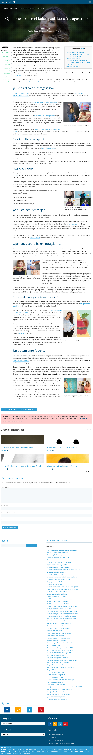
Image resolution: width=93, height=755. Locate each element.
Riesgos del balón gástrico (54, 670)
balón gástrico (6, 52)
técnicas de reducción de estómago (35, 82)
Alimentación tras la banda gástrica (61, 466)
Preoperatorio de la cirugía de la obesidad (59, 633)
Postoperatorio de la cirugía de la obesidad (59, 609)
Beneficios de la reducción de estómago (59, 562)
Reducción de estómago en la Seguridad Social (21, 466)
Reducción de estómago (56, 31)
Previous (87, 429)
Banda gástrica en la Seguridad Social (17, 447)
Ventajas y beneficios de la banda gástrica (59, 689)
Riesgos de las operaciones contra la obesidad (60, 667)
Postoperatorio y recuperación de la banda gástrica (62, 611)
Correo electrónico (8, 513)
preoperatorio (35, 237)
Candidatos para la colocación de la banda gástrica (62, 577)
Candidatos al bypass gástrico (55, 574)
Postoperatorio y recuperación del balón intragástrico (62, 614)
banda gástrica (39, 129)
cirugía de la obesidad (6, 64)
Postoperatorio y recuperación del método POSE (61, 618)
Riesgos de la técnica (75, 56)
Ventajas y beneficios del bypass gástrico (59, 694)
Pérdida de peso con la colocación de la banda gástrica (63, 606)
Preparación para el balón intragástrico (58, 638)
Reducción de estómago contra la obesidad (60, 650)
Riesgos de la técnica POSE (55, 665)
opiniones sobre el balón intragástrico (6, 75)
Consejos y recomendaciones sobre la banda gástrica (62, 587)
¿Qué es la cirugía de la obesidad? (57, 699)
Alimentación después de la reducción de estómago (62, 550)
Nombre (4, 506)
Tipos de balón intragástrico (55, 682)
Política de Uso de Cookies (66, 751)
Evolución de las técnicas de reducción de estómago (62, 589)
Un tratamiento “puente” (72, 66)
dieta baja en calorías (48, 148)
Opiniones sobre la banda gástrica (57, 594)
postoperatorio (74, 224)
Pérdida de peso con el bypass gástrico (58, 601)
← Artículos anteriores (10, 409)
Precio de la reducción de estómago (57, 621)
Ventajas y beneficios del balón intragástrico (60, 692)
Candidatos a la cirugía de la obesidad (58, 567)
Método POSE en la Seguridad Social (57, 591)
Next (90, 429)
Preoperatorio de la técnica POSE (57, 635)
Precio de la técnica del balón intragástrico (59, 626)
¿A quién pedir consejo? (72, 58)
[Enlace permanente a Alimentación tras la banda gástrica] (67, 458)
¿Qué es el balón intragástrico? (74, 52)
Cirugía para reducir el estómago (56, 582)
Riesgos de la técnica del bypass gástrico (59, 662)
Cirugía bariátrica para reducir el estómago (59, 579)
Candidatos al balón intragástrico (56, 572)
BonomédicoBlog (9, 2)
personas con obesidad (21, 360)
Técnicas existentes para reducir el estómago (60, 679)
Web (2, 520)
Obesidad (14, 8)
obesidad (7, 71)
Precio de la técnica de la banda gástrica (59, 623)
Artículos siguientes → (28, 409)
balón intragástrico (6, 55)
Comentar (47, 28)
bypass (48, 129)
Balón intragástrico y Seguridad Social (58, 555)
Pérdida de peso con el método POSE (58, 604)
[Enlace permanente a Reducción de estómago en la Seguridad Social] (22, 458)
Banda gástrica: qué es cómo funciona (58, 560)
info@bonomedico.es (56, 734)
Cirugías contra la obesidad (55, 584)
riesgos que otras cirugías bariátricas (44, 102)
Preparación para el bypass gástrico (57, 640)
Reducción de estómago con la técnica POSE (60, 648)
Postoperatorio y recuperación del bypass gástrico (62, 616)
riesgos (15, 175)
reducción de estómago (6, 80)
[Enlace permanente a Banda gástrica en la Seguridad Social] (22, 439)
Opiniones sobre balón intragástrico (76, 60)
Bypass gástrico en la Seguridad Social (62, 447)
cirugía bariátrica (7, 60)
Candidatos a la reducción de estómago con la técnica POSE (64, 569)
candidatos (19, 315)
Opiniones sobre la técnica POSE (56, 596)
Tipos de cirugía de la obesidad (56, 684)
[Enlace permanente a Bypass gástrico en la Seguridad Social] (67, 439)
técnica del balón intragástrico (44, 116)
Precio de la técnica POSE (54, 631)
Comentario (5, 487)
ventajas (22, 333)
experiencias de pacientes (6, 68)
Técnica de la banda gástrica (55, 672)
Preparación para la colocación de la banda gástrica (62, 643)
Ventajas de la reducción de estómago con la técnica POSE (64, 687)
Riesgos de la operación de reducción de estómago (62, 660)
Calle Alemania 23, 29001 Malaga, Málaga (62, 743)
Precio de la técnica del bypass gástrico (58, 628)
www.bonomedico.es (56, 740)
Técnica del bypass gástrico (55, 677)
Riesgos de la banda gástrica (55, 655)
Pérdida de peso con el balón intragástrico (59, 599)
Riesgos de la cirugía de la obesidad (57, 657)
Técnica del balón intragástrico (56, 675)
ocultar (82, 49)
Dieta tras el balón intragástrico (78, 54)
